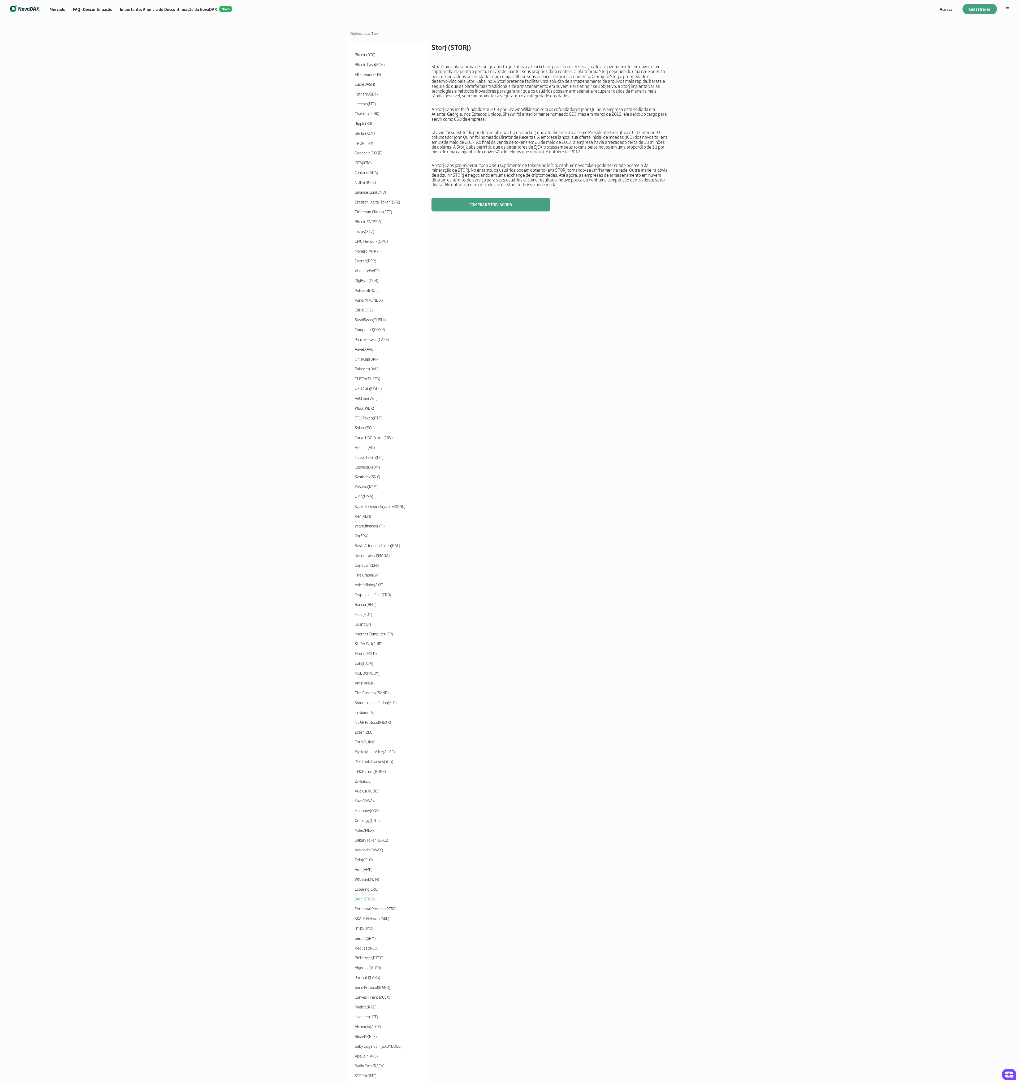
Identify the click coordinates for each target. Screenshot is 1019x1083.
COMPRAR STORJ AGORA (490, 204)
